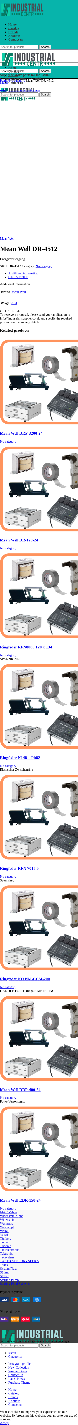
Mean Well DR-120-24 (19, 540)
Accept (4, 1423)
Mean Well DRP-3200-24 (21, 433)
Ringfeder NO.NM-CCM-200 (25, 979)
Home (4, 80)
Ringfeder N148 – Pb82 (20, 757)
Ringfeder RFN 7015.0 (19, 868)
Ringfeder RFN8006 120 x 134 (26, 647)
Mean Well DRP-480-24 (20, 1090)
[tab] (43, 273)
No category (17, 80)
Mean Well (7, 238)
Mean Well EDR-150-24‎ (20, 1200)
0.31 (14, 303)
